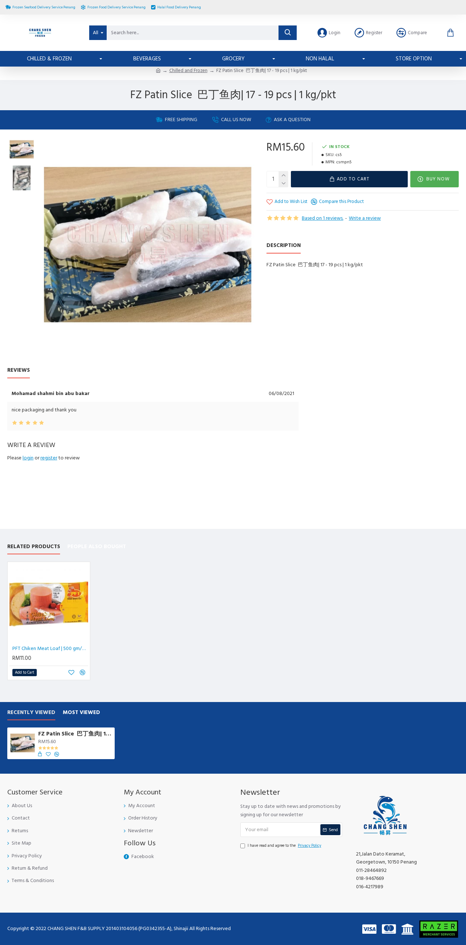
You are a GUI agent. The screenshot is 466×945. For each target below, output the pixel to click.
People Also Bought (96, 546)
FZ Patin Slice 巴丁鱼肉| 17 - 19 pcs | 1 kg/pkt (75, 734)
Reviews (18, 370)
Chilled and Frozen (188, 70)
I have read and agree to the (284, 845)
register (48, 458)
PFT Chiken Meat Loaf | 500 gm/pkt (50, 648)
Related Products (33, 546)
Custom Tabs (56, 370)
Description (283, 245)
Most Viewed (81, 712)
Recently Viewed (31, 712)
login (28, 458)
